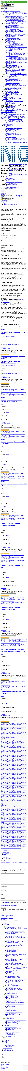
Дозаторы (8, 946)
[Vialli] (14, 749)
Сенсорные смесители (14, 67)
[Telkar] (14, 761)
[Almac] (14, 845)
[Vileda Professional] (14, 746)
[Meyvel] (14, 788)
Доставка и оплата (7, 853)
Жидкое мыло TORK (11, 972)
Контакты (5, 857)
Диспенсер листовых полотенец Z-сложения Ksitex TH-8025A (11, 608)
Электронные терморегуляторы (14, 88)
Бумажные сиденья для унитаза (14, 970)
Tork (2, 654)
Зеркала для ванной (11, 951)
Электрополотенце (11, 20)
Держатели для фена (11, 933)
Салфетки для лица (11, 982)
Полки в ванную (10, 956)
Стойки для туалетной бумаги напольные (16, 85)
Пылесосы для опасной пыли (13, 73)
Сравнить (5, 1049)
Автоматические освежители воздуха (15, 932)
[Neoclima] (14, 783)
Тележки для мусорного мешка (13, 180)
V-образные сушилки (11, 21)
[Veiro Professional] (14, 754)
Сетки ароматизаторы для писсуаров (15, 964)
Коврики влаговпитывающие (13, 47)
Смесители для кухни (11, 960)
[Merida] (14, 794)
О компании (6, 855)
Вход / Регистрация (8, 1050)
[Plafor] (14, 778)
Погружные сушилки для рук (13, 16)
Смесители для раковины (12, 962)
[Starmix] (14, 765)
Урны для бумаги (10, 35)
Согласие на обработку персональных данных (10, 916)
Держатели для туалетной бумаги (14, 941)
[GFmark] (14, 808)
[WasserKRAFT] (14, 743)
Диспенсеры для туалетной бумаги (14, 944)
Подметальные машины (12, 72)
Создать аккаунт (5, 1064)
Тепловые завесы (10, 85)
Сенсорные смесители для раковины (15, 66)
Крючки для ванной (11, 953)
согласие (7, 902)
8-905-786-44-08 (4, 300)
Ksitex (2, 404)
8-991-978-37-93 (23, 299)
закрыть (2, 1054)
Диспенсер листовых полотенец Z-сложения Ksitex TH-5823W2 (11, 524)
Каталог (3, 102)
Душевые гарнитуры (11, 947)
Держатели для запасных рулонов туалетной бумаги (17, 22)
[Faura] (14, 818)
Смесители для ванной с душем (14, 959)
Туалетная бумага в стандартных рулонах (16, 979)
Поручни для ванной (11, 958)
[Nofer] (14, 781)
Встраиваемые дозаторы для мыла (17, 41)
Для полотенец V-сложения (16, 30)
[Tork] (14, 759)
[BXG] (14, 831)
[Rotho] (14, 769)
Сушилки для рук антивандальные (14, 18)
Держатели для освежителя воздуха (15, 929)
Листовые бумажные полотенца (14, 977)
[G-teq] (14, 810)
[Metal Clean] (14, 791)
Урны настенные (10, 36)
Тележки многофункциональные (14, 182)
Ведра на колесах (10, 41)
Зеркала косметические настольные (18, 58)
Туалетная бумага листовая (13, 985)
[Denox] (14, 824)
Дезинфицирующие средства (13, 976)
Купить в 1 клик (5, 354)
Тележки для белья (10, 179)
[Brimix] (14, 833)
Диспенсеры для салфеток (12, 942)
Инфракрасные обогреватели (13, 78)
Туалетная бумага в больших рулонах (15, 981)
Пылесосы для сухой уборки (13, 70)
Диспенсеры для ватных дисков (14, 936)
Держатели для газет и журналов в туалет (16, 928)
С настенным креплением (12, 187)
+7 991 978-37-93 (4, 2)
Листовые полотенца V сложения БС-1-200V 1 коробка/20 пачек (13, 362)
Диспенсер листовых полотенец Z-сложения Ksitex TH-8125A (11, 400)
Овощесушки (9, 80)
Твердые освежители (14, 14)
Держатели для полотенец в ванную (15, 931)
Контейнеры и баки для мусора (14, 94)
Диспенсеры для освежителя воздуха (18, 13)
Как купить (6, 852)
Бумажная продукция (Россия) (8, 336)
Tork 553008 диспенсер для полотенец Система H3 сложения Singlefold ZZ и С (13, 650)
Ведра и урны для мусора (12, 25)
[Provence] (14, 774)
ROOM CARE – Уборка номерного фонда (16, 967)
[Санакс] (14, 733)
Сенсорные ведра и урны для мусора (15, 101)
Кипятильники (10, 79)
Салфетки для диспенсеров (13, 984)
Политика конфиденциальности (7, 915)
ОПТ (4, 854)
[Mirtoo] (14, 786)
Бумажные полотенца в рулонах (14, 968)
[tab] (15, 200)
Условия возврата (7, 858)
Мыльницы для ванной (12, 955)
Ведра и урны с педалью (12, 93)
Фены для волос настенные (10, 184)
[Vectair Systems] (14, 756)
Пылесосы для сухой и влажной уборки (16, 69)
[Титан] (14, 728)
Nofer (7, 180)
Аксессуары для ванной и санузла (13, 102)
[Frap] (14, 814)
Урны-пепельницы (11, 106)
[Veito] (14, 751)
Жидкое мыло (9, 971)
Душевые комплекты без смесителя (17, 74)
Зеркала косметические (12, 56)
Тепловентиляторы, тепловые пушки (15, 87)
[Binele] (14, 837)
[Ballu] (14, 840)
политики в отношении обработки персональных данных (11, 904)
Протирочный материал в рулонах (14, 980)
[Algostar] (14, 848)
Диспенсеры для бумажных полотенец (10, 104)
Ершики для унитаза (11, 949)
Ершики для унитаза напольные (17, 53)
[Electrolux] (14, 821)
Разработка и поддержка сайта (7, 918)
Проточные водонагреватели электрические (13, 84)
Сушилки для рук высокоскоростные (15, 19)
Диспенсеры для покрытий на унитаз (15, 34)
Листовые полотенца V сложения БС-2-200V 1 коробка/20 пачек (13, 332)
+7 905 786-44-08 (9, 1)
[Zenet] (14, 741)
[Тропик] (14, 724)
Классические (9, 185)
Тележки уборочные (11, 183)
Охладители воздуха (11, 82)
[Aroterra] (14, 842)
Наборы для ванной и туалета (13, 963)
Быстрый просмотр (5, 348)
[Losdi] (14, 796)
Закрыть (3, 919)
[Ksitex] (14, 800)
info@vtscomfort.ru (5, 302)
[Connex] (14, 827)
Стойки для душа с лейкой (15, 80)
